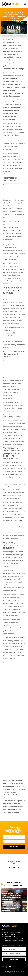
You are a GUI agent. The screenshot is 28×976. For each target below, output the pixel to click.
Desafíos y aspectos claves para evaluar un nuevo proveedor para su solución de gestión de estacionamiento (11, 908)
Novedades (4, 903)
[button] (25, 4)
